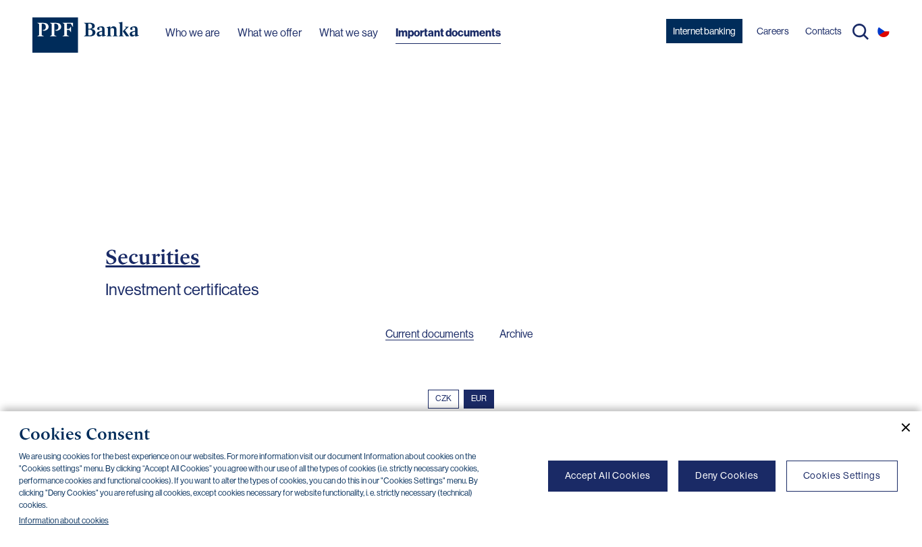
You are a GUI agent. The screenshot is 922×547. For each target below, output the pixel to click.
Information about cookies (64, 520)
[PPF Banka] (86, 35)
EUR (479, 398)
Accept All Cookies (608, 475)
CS (883, 31)
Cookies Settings (842, 475)
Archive (516, 334)
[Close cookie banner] (900, 427)
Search (860, 32)
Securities (152, 256)
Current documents (429, 334)
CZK (443, 398)
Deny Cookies (727, 475)
